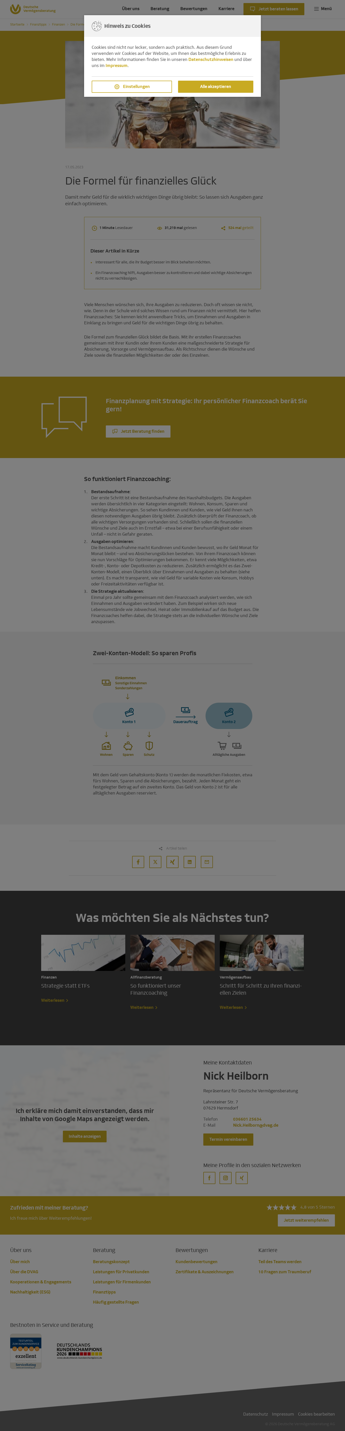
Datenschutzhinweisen (210, 59)
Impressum (117, 66)
